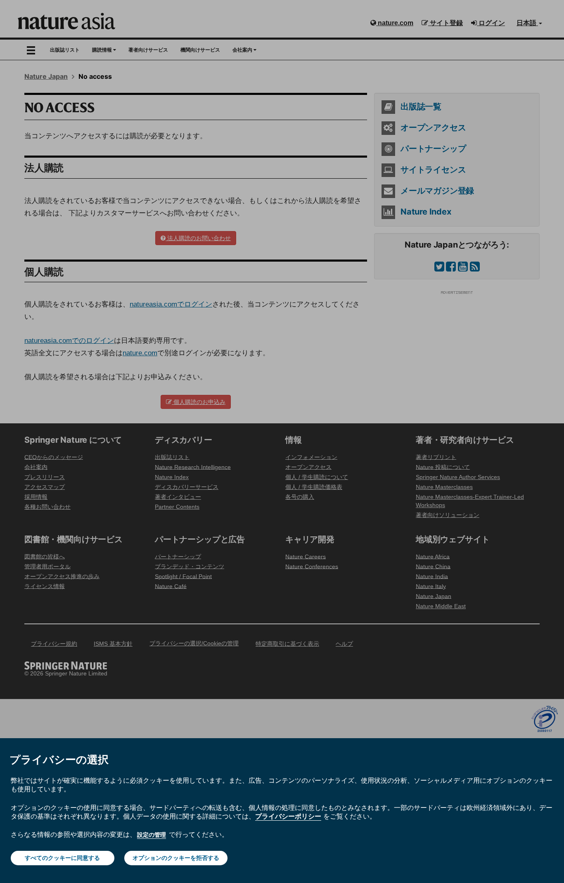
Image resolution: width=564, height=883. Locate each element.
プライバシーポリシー (288, 816)
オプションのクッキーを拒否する (176, 858)
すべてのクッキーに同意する (62, 858)
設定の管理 (151, 834)
